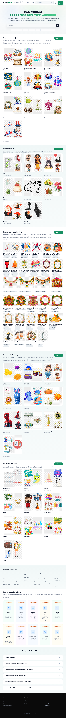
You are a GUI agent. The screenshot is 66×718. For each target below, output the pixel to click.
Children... (21, 344)
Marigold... (28, 291)
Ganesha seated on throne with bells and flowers (55, 290)
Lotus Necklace (13, 291)
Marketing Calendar (7, 705)
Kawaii (4, 197)
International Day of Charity (30, 68)
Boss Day (56, 583)
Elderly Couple (47, 257)
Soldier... (40, 344)
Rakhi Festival (56, 257)
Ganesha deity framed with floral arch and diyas (8, 325)
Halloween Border (7, 573)
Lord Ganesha (7, 311)
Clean (7, 2)
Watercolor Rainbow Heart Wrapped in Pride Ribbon (35, 271)
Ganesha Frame (45, 274)
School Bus (26, 383)
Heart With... (33, 273)
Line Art (25, 197)
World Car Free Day (7, 92)
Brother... (55, 255)
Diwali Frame (26, 586)
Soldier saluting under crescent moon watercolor (42, 343)
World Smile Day (47, 68)
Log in (56, 2)
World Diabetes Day (28, 407)
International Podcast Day (49, 92)
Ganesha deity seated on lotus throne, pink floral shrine (33, 308)
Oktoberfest (26, 92)
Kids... (16, 344)
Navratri (25, 583)
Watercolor (46, 197)
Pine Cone (16, 578)
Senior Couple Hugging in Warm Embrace (47, 254)
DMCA (46, 701)
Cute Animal (6, 407)
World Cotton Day (48, 431)
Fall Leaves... (6, 255)
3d (4, 173)
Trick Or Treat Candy (27, 573)
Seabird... (14, 255)
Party (4, 512)
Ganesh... (44, 273)
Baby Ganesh (16, 581)
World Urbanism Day (28, 431)
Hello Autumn (51, 29)
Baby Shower (26, 536)
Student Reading (47, 383)
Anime (45, 173)
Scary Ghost (26, 577)
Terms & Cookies (48, 703)
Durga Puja (36, 581)
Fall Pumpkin (47, 407)
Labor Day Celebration (57, 579)
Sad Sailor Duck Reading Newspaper (14, 254)
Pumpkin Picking (37, 573)
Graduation (26, 512)
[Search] (52, 2)
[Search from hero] (57, 25)
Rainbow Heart (34, 274)
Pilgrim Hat (56, 586)
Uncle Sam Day (6, 140)
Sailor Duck (14, 257)
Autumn (32, 2)
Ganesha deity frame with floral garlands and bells (56, 308)
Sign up (60, 2)
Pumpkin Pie (51, 328)
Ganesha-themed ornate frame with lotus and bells (45, 271)
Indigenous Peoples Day (47, 582)
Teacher (27, 2)
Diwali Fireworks (6, 584)
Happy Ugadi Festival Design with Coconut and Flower (24, 271)
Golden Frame (29, 328)
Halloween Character (16, 29)
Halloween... (6, 273)
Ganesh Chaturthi (48, 116)
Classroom (46, 578)
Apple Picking (37, 578)
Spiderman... (34, 255)
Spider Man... (35, 257)
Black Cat (6, 346)
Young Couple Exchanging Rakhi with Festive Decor (57, 254)
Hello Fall (5, 578)
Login (25, 700)
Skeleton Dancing (38, 575)
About (46, 700)
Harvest (44, 29)
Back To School (47, 512)
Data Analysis (6, 455)
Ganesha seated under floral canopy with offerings (20, 308)
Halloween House (17, 573)
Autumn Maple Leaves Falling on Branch (6, 254)
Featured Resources (7, 703)
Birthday (25, 488)
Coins (4, 383)
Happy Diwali (16, 584)
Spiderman (5, 431)
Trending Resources (7, 700)
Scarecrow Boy (29, 346)
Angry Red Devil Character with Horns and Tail (6, 271)
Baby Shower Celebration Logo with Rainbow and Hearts (25, 254)
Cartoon (25, 173)
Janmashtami (6, 116)
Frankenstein (47, 575)
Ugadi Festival (23, 273)
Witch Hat (5, 575)
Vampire (25, 29)
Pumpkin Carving (47, 573)
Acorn (38, 29)
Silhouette (26, 221)
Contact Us (47, 705)
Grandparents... (47, 255)
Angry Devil (6, 274)
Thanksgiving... (52, 327)
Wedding (46, 488)
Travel (4, 560)
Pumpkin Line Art (58, 573)
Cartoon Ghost (17, 575)
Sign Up (25, 701)
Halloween (16, 2)
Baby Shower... (24, 255)
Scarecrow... (28, 344)
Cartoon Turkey (47, 586)
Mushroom (26, 580)
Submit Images (27, 703)
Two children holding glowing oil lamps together (18, 343)
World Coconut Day (28, 116)
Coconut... (22, 274)
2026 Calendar (6, 488)
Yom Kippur (6, 68)
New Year (46, 536)
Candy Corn (32, 29)
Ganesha (59, 291)
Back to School (22, 2)
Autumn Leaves (57, 575)
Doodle (5, 221)
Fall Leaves (6, 257)
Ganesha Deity (31, 311)
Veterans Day (37, 584)
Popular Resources (7, 701)
